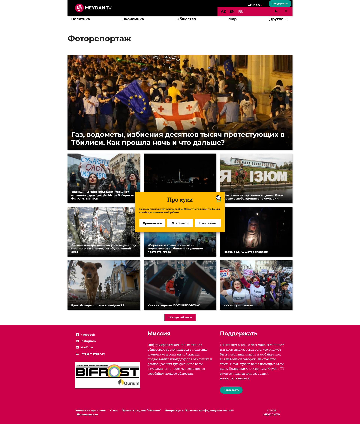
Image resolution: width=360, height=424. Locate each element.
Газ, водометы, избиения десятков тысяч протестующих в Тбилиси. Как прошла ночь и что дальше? (177, 138)
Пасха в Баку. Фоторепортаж (246, 252)
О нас (114, 410)
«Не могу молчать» (238, 305)
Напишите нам (87, 414)
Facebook (88, 334)
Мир (232, 19)
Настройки (207, 223)
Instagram (88, 341)
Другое (276, 19)
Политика (80, 19)
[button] (287, 19)
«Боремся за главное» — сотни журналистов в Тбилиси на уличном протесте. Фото (175, 248)
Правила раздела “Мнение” (141, 410)
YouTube (87, 347)
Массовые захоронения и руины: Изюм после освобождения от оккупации (254, 196)
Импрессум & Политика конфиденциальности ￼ (199, 410)
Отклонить (180, 223)
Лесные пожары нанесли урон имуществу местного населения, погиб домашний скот (103, 248)
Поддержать (280, 3)
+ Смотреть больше (180, 317)
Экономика (133, 19)
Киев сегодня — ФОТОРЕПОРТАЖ (174, 305)
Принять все (152, 223)
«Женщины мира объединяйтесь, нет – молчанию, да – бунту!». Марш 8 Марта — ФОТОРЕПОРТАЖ (102, 195)
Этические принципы (90, 410)
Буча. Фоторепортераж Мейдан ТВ (97, 305)
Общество (186, 19)
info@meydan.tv (93, 353)
